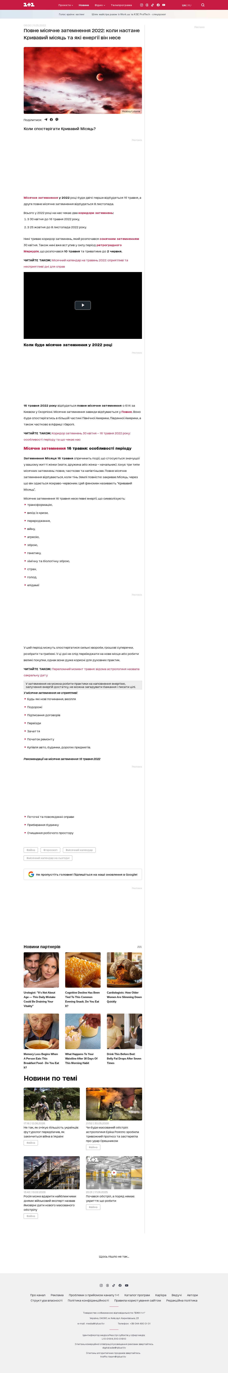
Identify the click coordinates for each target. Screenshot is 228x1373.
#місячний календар (79, 849)
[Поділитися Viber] (56, 119)
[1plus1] (29, 5)
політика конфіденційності (88, 1300)
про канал (37, 1295)
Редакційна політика (181, 1300)
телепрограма (121, 4)
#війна (31, 849)
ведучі (177, 1295)
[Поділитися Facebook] (51, 119)
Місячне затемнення (41, 197)
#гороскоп (50, 849)
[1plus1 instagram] (101, 1285)
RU (189, 5)
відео (99, 4)
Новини (84, 4)
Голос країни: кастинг (72, 14)
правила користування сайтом (137, 1300)
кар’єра (160, 1295)
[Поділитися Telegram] (45, 119)
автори (192, 1295)
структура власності (47, 1300)
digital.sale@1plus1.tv (114, 1347)
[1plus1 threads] (107, 1285)
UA (184, 5)
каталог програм (137, 1295)
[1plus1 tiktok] (113, 1285)
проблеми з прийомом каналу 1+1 (94, 1295)
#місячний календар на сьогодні (48, 857)
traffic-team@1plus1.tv (113, 1356)
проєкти (64, 4)
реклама (57, 1295)
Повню (126, 411)
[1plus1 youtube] (126, 1285)
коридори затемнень (95, 212)
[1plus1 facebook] (120, 1285)
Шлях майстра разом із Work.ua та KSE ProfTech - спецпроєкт (129, 14)
